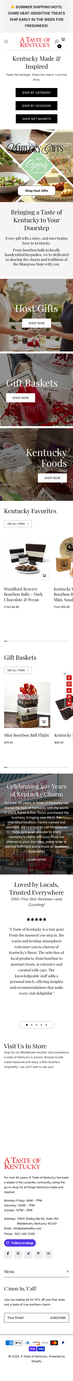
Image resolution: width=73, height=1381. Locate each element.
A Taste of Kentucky (34, 1356)
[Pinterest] (38, 1255)
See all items (16, 523)
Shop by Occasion (36, 105)
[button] (56, 41)
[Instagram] (18, 1255)
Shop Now (37, 323)
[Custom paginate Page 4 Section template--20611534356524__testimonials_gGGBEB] (41, 1025)
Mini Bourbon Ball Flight (26, 735)
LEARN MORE (36, 859)
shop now (21, 398)
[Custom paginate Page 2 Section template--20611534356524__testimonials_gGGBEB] (31, 1025)
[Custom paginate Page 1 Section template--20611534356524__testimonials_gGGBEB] (26, 1025)
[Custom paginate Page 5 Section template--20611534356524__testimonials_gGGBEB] (46, 1025)
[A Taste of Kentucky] (35, 41)
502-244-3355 (25, 1233)
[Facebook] (8, 1255)
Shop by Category (36, 92)
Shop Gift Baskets (36, 119)
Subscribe (58, 1317)
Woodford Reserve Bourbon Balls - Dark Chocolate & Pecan (23, 594)
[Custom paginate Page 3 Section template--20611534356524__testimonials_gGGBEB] (36, 1025)
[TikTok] (28, 1255)
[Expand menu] (6, 41)
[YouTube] (49, 1255)
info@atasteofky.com (26, 1228)
